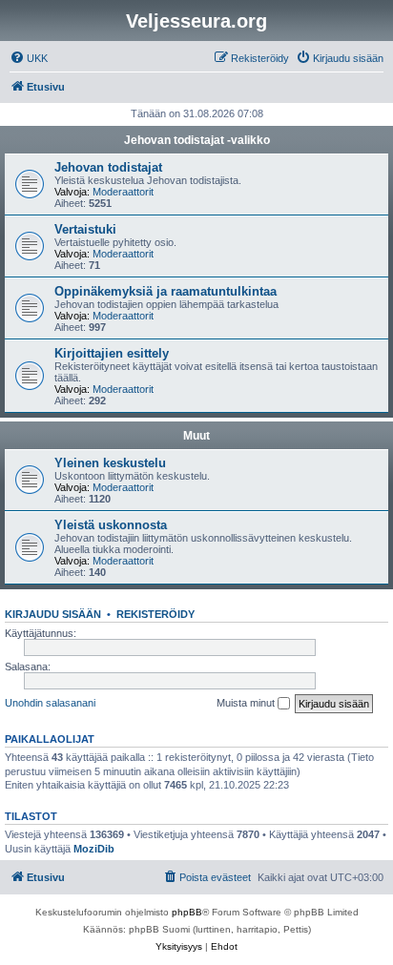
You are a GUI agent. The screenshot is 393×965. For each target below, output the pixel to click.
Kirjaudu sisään (53, 614)
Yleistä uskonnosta (110, 525)
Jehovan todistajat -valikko (197, 140)
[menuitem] (29, 58)
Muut (196, 435)
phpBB (187, 912)
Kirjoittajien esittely (111, 353)
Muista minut (247, 702)
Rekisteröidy (155, 614)
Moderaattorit (123, 191)
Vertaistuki (85, 229)
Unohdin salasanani (50, 702)
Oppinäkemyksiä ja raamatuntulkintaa (165, 291)
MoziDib (93, 848)
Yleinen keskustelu (110, 463)
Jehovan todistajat (108, 167)
